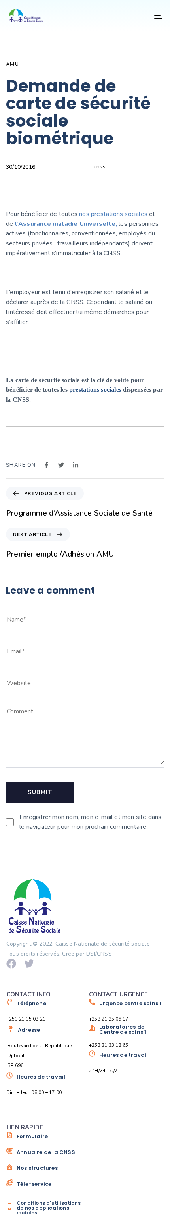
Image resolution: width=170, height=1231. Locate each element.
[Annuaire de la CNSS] (43, 1155)
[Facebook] (11, 964)
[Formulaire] (43, 1139)
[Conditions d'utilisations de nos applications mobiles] (43, 1208)
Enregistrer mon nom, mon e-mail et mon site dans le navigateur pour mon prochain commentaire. (90, 822)
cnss (100, 166)
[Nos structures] (43, 1171)
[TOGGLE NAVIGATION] (136, 15)
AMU (12, 64)
